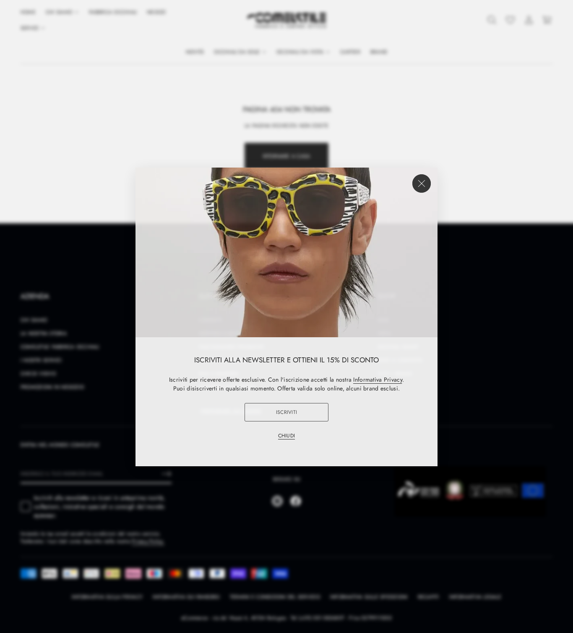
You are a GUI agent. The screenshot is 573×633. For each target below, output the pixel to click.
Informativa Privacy (377, 379)
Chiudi (286, 435)
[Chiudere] (421, 183)
